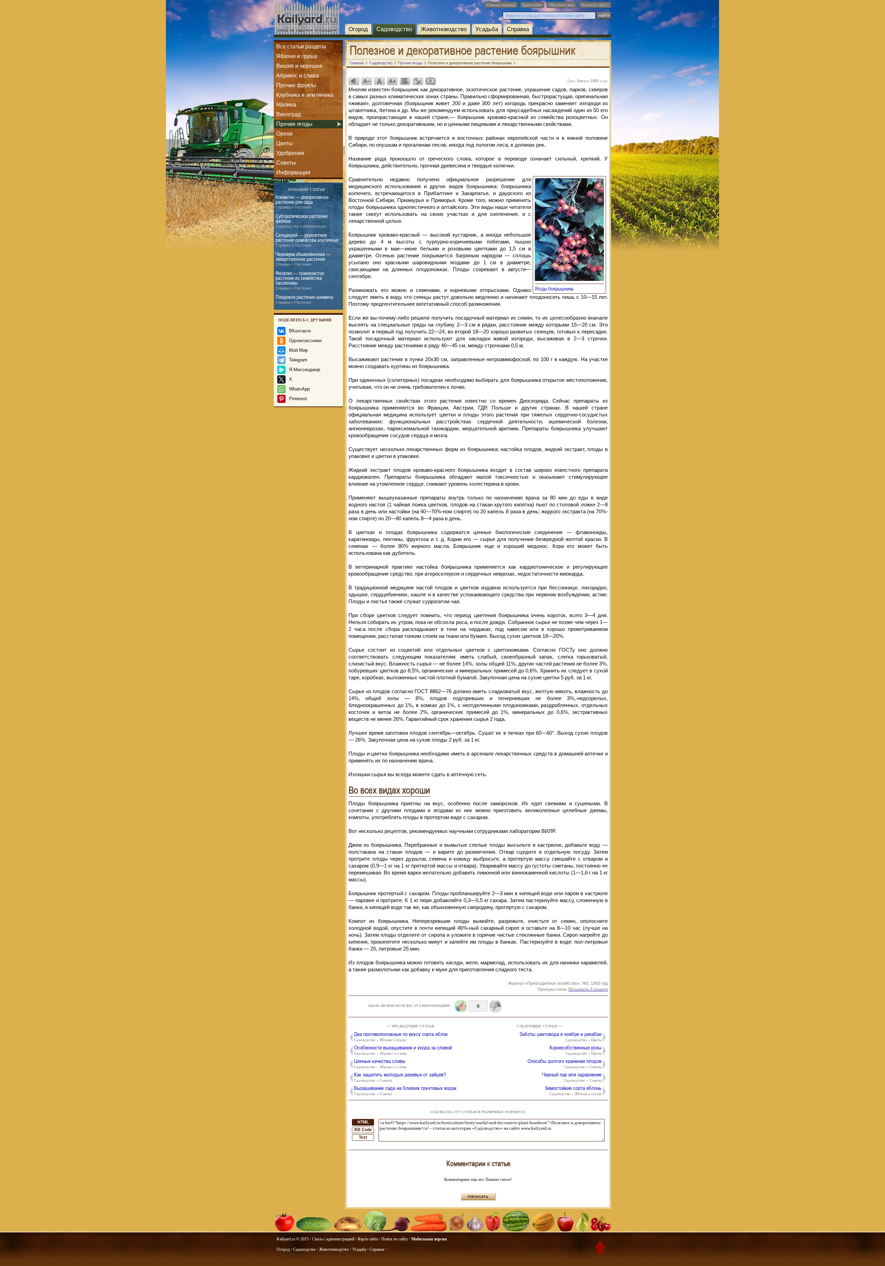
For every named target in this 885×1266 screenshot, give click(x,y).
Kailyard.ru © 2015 (293, 1239)
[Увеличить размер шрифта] (392, 81)
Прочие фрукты (296, 85)
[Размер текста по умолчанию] (379, 81)
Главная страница (501, 5)
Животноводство (444, 29)
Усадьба (486, 29)
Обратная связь (561, 5)
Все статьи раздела (301, 46)
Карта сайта (532, 5)
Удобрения (290, 153)
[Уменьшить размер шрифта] (366, 81)
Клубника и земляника (304, 95)
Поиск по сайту (394, 1239)
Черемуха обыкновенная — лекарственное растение (303, 258)
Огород (358, 29)
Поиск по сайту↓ (595, 5)
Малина (286, 105)
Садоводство (394, 29)
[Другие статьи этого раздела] (405, 81)
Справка (518, 29)
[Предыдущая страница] (353, 81)
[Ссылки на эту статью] (417, 81)
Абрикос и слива (297, 76)
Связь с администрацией (333, 1239)
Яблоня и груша (296, 56)
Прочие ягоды (294, 124)
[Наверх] (600, 1248)
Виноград (288, 114)
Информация (293, 172)
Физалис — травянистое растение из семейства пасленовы (300, 280)
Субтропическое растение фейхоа (302, 220)
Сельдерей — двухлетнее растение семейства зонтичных (307, 239)
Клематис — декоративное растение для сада (302, 201)
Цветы (284, 143)
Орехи (284, 134)
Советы (286, 163)
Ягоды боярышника (556, 288)
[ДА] (461, 1006)
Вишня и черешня (299, 66)
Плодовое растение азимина (304, 299)
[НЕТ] (495, 1006)
